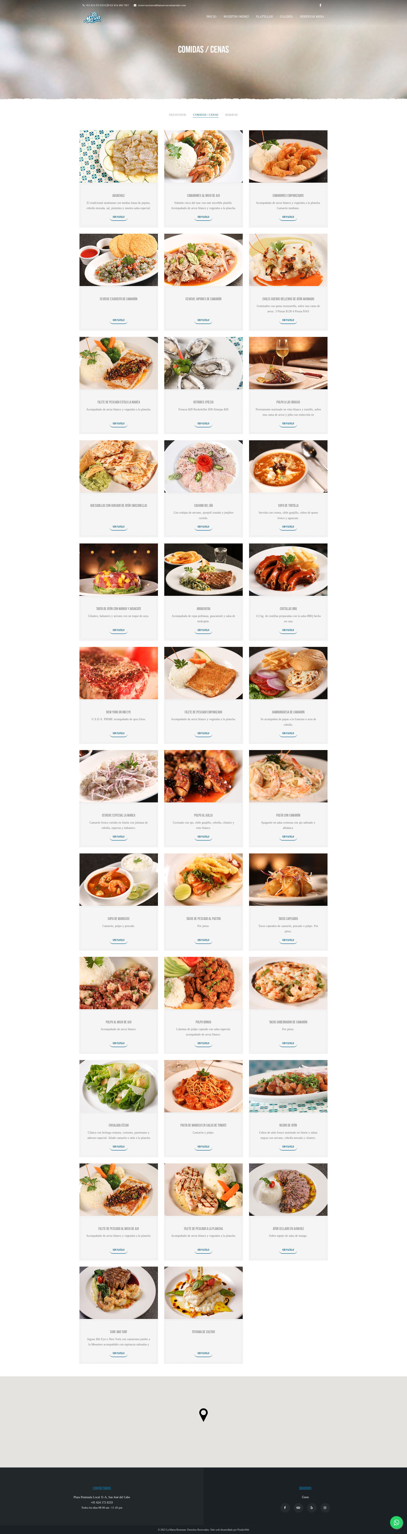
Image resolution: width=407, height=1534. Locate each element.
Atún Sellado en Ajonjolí (288, 1229)
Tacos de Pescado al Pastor (203, 919)
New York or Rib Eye (118, 712)
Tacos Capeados (288, 919)
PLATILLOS (264, 16)
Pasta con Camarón (288, 815)
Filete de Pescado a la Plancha (203, 1229)
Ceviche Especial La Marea (118, 815)
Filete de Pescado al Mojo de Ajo (118, 1229)
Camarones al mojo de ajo (203, 195)
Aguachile (118, 195)
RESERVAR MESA (312, 16)
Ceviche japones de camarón (203, 299)
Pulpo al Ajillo (203, 815)
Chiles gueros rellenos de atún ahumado (288, 299)
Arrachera (203, 609)
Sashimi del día (203, 505)
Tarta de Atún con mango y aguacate (118, 609)
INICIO (211, 16)
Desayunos (177, 114)
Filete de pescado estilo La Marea (119, 402)
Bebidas (231, 114)
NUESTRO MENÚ (236, 16)
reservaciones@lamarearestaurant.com (162, 5)
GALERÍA (286, 16)
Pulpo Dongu (203, 1022)
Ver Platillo (118, 217)
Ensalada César (119, 1125)
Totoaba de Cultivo (203, 1332)
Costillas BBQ (288, 609)
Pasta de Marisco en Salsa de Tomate (203, 1125)
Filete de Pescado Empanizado (203, 712)
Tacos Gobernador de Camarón (288, 1022)
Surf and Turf (118, 1332)
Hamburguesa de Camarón (288, 712)
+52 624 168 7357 (119, 5)
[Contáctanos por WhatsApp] (396, 1523)
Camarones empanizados (288, 195)
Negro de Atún (288, 1125)
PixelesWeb (243, 1529)
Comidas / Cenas (205, 114)
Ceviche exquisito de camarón (118, 299)
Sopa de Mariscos (119, 919)
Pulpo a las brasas (288, 402)
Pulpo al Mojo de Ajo (118, 1022)
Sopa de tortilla (288, 505)
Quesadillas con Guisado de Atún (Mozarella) (118, 505)
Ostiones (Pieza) (203, 402)
